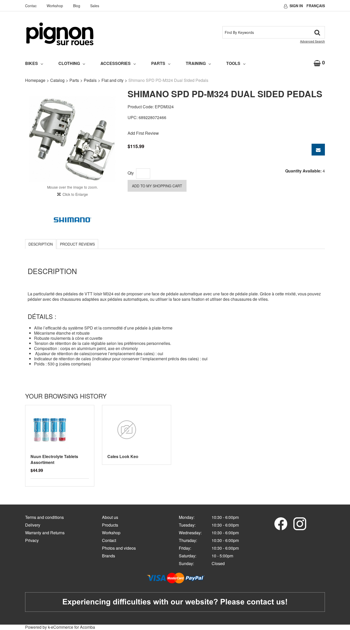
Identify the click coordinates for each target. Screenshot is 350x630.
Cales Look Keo (122, 456)
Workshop (55, 5)
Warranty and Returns (45, 533)
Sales (94, 5)
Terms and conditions (44, 517)
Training (196, 63)
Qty (131, 172)
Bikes (31, 63)
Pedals (90, 80)
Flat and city (112, 80)
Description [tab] (40, 244)
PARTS (158, 63)
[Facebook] (281, 523)
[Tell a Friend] (318, 150)
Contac (31, 5)
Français (315, 5)
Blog (76, 5)
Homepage (35, 80)
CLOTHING (69, 63)
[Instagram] (300, 523)
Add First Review (143, 133)
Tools (233, 63)
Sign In (296, 5)
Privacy (32, 540)
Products (110, 525)
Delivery (32, 525)
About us (110, 517)
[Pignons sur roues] (60, 34)
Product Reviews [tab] (77, 244)
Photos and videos (119, 548)
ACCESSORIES (115, 63)
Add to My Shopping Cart (157, 185)
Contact (109, 540)
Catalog (57, 80)
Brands (108, 556)
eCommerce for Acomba (73, 627)
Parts (74, 80)
